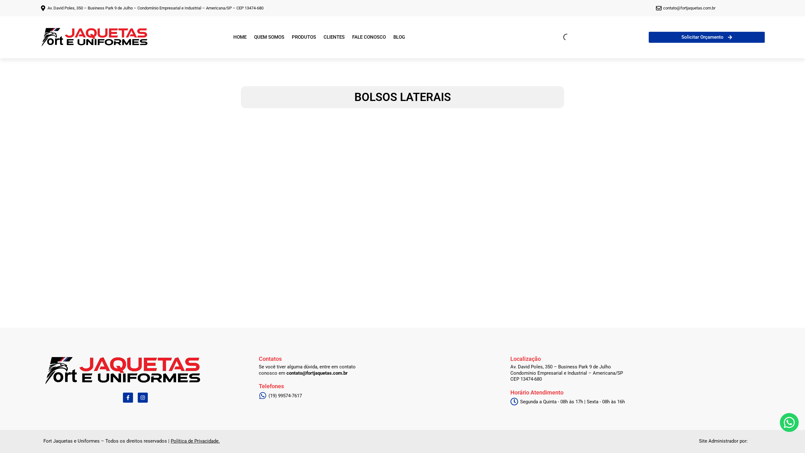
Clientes (334, 37)
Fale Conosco (369, 37)
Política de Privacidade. (195, 441)
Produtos (304, 37)
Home (240, 37)
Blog (399, 37)
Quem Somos (269, 37)
